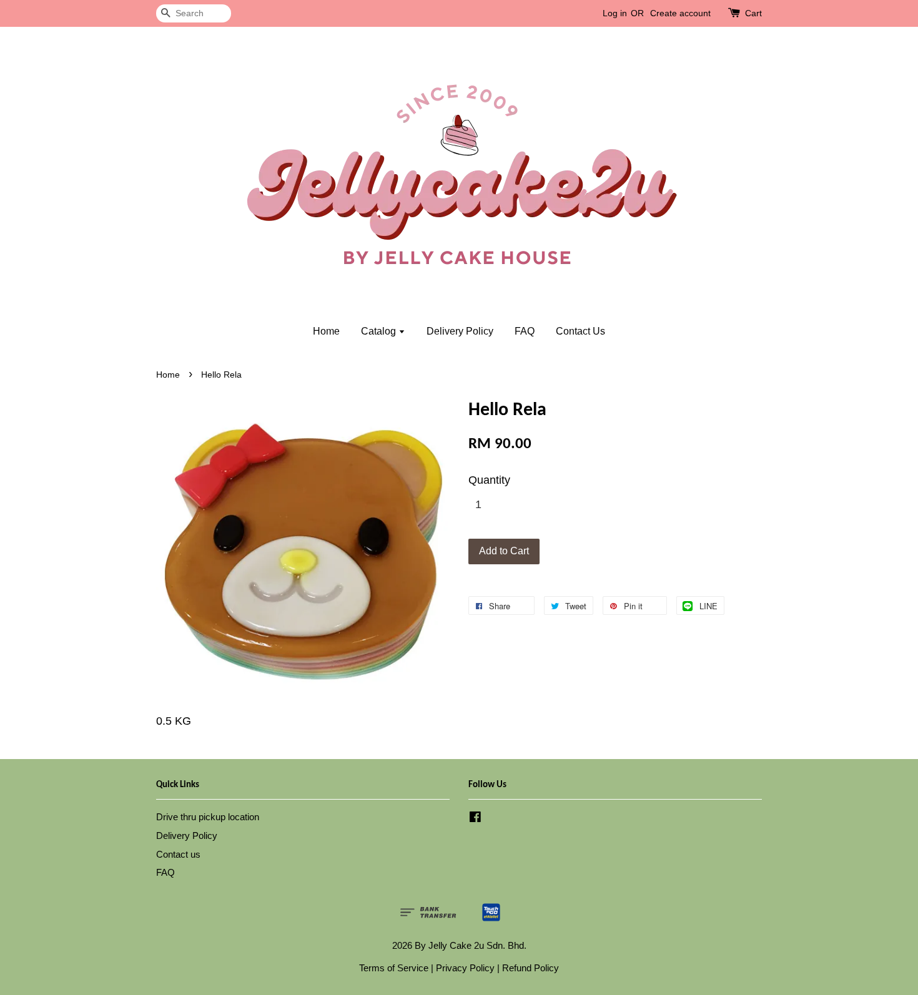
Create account (680, 13)
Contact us (178, 854)
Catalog (379, 331)
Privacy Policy (465, 968)
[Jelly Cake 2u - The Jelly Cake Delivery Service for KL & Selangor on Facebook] (475, 818)
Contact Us (580, 331)
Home (326, 331)
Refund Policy (530, 968)
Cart (753, 13)
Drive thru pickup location (207, 816)
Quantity (489, 480)
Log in (615, 13)
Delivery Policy (460, 331)
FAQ (525, 331)
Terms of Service (393, 968)
